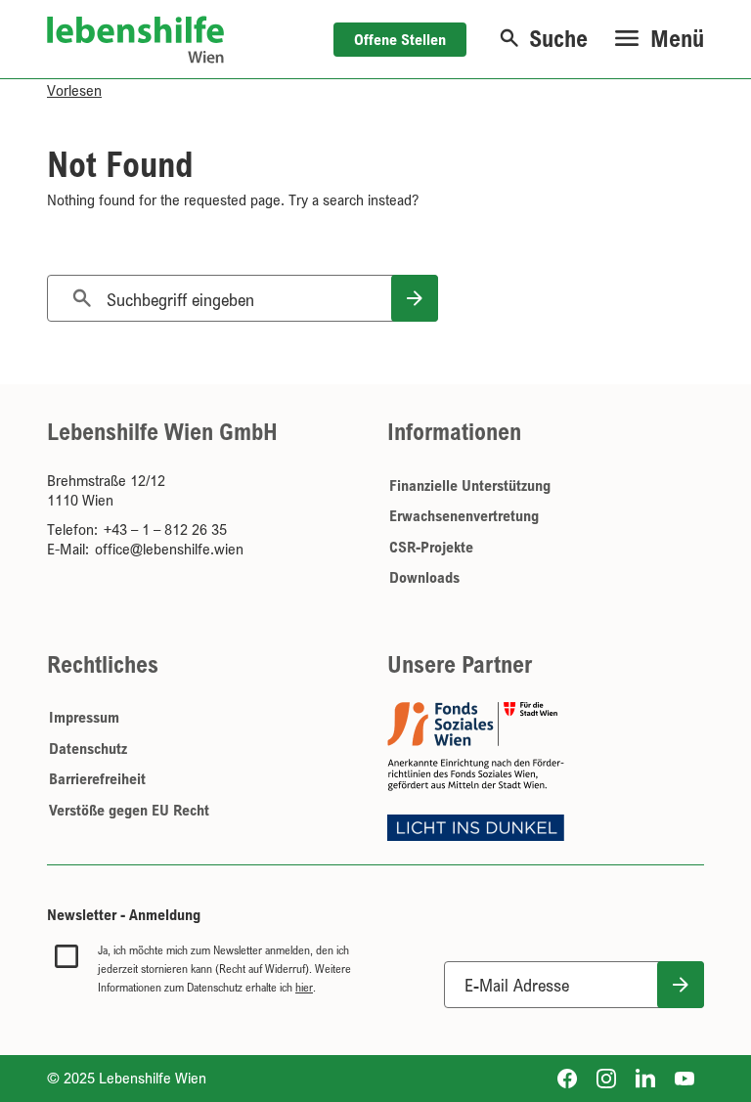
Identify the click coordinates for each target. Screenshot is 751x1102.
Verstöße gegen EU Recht (129, 809)
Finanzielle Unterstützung (470, 485)
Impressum (84, 717)
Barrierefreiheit (97, 778)
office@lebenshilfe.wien (169, 548)
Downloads (424, 577)
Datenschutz (88, 748)
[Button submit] (680, 984)
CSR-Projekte (431, 546)
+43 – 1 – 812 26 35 (165, 529)
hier (304, 987)
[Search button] (414, 298)
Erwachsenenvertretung (464, 515)
